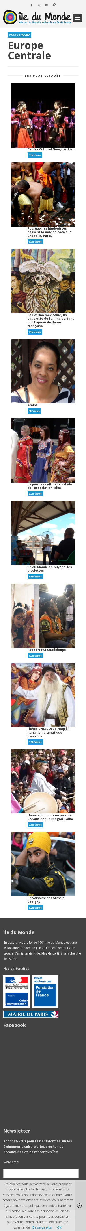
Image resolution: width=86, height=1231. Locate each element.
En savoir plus (42, 1227)
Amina (33, 405)
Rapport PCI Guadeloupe (47, 650)
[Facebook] (31, 5)
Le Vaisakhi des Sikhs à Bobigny (46, 900)
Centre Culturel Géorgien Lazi (51, 149)
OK (59, 1227)
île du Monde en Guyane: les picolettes (50, 569)
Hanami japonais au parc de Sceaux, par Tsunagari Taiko (50, 817)
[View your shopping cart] (46, 5)
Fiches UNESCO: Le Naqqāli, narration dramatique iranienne (49, 732)
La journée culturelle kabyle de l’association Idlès (50, 486)
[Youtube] (39, 5)
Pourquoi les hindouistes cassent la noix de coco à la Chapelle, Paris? (49, 232)
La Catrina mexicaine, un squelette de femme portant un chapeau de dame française (51, 320)
